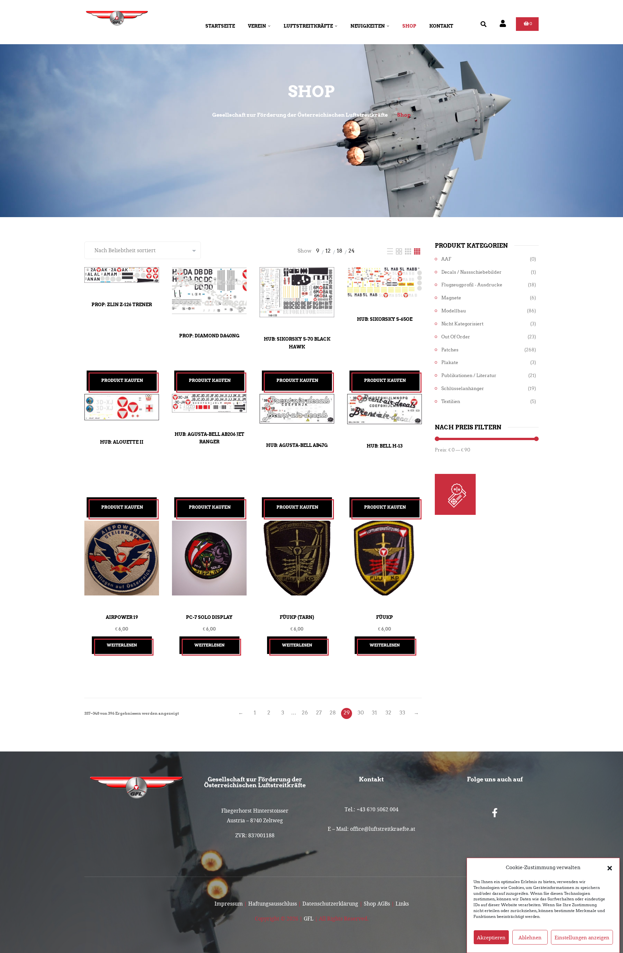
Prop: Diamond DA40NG (209, 336)
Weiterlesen (122, 645)
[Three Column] (408, 251)
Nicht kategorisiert (462, 324)
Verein (257, 26)
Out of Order (455, 337)
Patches (449, 350)
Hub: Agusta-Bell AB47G (297, 445)
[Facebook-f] (494, 812)
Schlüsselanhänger (462, 388)
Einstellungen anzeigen (582, 937)
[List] (390, 251)
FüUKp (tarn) (297, 617)
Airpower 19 (122, 617)
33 (402, 713)
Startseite (220, 26)
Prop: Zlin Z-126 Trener (122, 304)
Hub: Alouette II (121, 442)
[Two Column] (399, 251)
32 (388, 713)
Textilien (450, 401)
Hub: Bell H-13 (384, 446)
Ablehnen (530, 937)
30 (361, 713)
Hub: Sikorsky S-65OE (384, 319)
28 (333, 713)
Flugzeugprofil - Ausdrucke (471, 285)
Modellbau (453, 311)
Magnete (451, 298)
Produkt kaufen (122, 380)
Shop (409, 26)
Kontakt (441, 26)
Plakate (449, 362)
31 (374, 713)
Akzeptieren (491, 937)
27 (319, 713)
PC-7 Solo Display (209, 617)
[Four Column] (417, 251)
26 (305, 713)
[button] (609, 867)
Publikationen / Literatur (468, 375)
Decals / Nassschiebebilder (471, 272)
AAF (446, 259)
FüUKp (384, 617)
